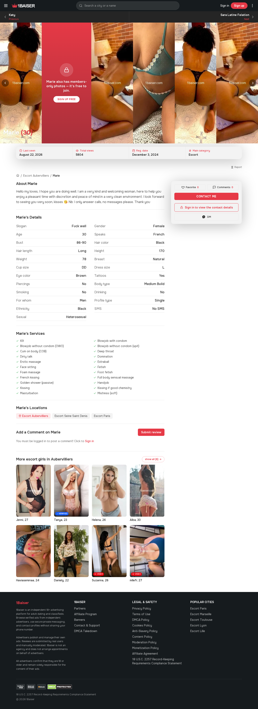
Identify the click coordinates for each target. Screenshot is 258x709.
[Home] (17, 175)
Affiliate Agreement (145, 653)
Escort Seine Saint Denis (71, 416)
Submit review (151, 432)
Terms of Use (141, 614)
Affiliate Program (85, 614)
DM (209, 217)
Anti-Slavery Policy (144, 631)
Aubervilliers (11, 138)
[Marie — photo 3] (154, 83)
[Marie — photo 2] (112, 83)
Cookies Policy (142, 625)
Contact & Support (87, 625)
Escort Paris (102, 416)
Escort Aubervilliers (36, 175)
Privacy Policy (141, 608)
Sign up (239, 5)
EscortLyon (198, 625)
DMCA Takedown (85, 631)
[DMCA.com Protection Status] (60, 686)
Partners (80, 608)
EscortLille (197, 631)
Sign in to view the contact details (209, 207)
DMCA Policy (140, 620)
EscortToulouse (201, 620)
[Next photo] (252, 83)
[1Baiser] (23, 6)
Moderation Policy (144, 642)
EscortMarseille (200, 614)
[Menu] (5, 5)
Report (238, 167)
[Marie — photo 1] (21, 83)
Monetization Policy (145, 648)
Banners (79, 620)
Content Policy (142, 637)
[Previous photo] (5, 83)
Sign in (224, 5)
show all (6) (153, 459)
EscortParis (198, 608)
